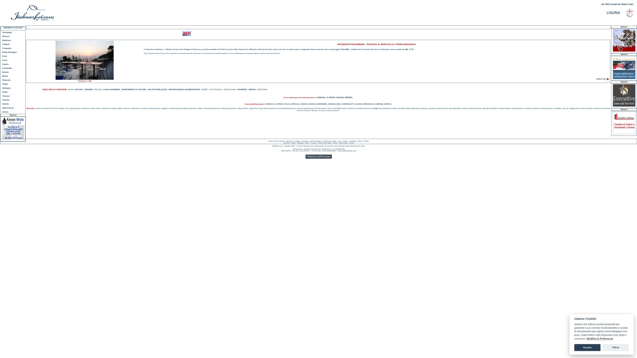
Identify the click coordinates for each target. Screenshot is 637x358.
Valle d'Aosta (8, 108)
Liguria (5, 64)
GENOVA (321, 97)
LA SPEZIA (330, 97)
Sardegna (6, 88)
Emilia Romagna (9, 52)
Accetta (587, 347)
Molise (5, 76)
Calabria (5, 44)
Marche (5, 72)
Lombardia (7, 68)
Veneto (5, 112)
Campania (6, 48)
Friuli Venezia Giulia (329, 141)
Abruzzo (6, 36)
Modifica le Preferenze (600, 338)
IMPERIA (348, 97)
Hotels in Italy (273, 141)
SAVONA (340, 97)
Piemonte (6, 80)
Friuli (4, 56)
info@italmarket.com (349, 151)
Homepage (7, 32)
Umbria (5, 104)
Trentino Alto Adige (324, 143)
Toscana (6, 96)
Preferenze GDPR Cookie (318, 156)
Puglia (5, 84)
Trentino (6, 100)
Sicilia (4, 92)
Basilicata (6, 40)
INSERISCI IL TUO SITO (13, 28)
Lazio (4, 60)
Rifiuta (615, 347)
